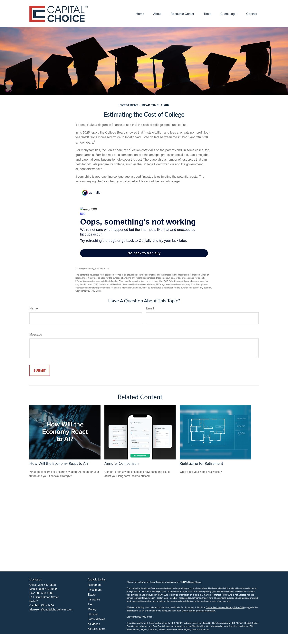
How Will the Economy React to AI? (58, 464)
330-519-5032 (48, 589)
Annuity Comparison (121, 464)
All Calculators (96, 629)
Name (33, 308)
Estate (92, 594)
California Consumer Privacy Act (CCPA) (225, 607)
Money (92, 609)
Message (35, 334)
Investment (94, 589)
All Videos (94, 624)
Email (150, 308)
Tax (90, 604)
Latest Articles (96, 619)
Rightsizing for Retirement (201, 464)
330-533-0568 (47, 585)
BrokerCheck (194, 581)
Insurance (94, 599)
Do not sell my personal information (198, 610)
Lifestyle (93, 614)
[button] (140, 13)
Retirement (94, 585)
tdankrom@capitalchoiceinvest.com (51, 609)
